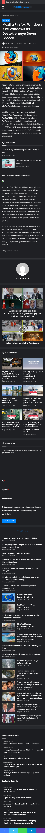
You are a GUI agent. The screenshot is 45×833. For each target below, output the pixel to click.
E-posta (5, 490)
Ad (3, 481)
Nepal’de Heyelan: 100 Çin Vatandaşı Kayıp (27, 661)
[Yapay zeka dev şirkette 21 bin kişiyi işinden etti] (12, 390)
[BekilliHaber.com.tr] (22, 7)
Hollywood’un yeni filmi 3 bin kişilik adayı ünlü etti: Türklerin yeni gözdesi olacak (29, 636)
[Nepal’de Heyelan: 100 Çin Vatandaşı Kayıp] (8, 663)
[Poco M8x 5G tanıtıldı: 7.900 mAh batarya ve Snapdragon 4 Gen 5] (12, 414)
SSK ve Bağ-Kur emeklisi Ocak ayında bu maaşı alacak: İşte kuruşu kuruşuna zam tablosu (29, 695)
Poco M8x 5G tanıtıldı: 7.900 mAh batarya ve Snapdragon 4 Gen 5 (11, 424)
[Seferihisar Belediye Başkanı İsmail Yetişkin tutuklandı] (8, 718)
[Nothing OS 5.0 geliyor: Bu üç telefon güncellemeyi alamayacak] (33, 363)
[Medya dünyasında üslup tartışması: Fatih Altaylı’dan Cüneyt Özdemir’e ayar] (8, 707)
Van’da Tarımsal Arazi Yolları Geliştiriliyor (20, 538)
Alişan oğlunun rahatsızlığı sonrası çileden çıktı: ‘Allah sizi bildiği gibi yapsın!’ (29, 684)
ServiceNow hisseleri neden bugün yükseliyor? (21, 654)
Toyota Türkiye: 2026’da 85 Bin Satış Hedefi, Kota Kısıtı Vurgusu (10, 375)
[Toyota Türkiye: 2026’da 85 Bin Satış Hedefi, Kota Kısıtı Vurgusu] (12, 363)
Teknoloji (15, 15)
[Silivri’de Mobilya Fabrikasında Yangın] (8, 627)
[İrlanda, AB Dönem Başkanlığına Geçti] (8, 597)
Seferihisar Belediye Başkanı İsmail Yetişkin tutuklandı (29, 716)
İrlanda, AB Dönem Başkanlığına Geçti (25, 595)
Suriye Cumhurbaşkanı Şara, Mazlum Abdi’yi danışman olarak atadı (20, 616)
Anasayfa (7, 15)
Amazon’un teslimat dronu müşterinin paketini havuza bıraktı (33, 400)
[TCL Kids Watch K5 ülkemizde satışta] (8, 163)
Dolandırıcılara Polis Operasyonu (17, 2)
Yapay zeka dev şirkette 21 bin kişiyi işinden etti (10, 400)
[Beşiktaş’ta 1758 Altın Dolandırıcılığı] (8, 608)
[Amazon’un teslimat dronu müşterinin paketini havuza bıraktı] (33, 390)
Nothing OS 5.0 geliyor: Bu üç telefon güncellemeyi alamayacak (33, 375)
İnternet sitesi (7, 498)
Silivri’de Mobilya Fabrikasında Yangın (25, 625)
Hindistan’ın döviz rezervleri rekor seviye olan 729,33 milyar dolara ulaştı (21, 578)
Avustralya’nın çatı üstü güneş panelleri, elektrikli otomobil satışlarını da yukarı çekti (32, 426)
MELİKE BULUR (22, 278)
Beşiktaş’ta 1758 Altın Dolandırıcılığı (26, 606)
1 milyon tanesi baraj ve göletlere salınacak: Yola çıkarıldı (27, 673)
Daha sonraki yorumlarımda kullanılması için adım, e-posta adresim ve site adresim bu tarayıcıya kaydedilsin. (21, 510)
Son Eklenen (22, 531)
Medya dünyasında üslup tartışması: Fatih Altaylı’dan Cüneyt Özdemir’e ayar (29, 706)
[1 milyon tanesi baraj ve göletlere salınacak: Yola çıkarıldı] (8, 674)
